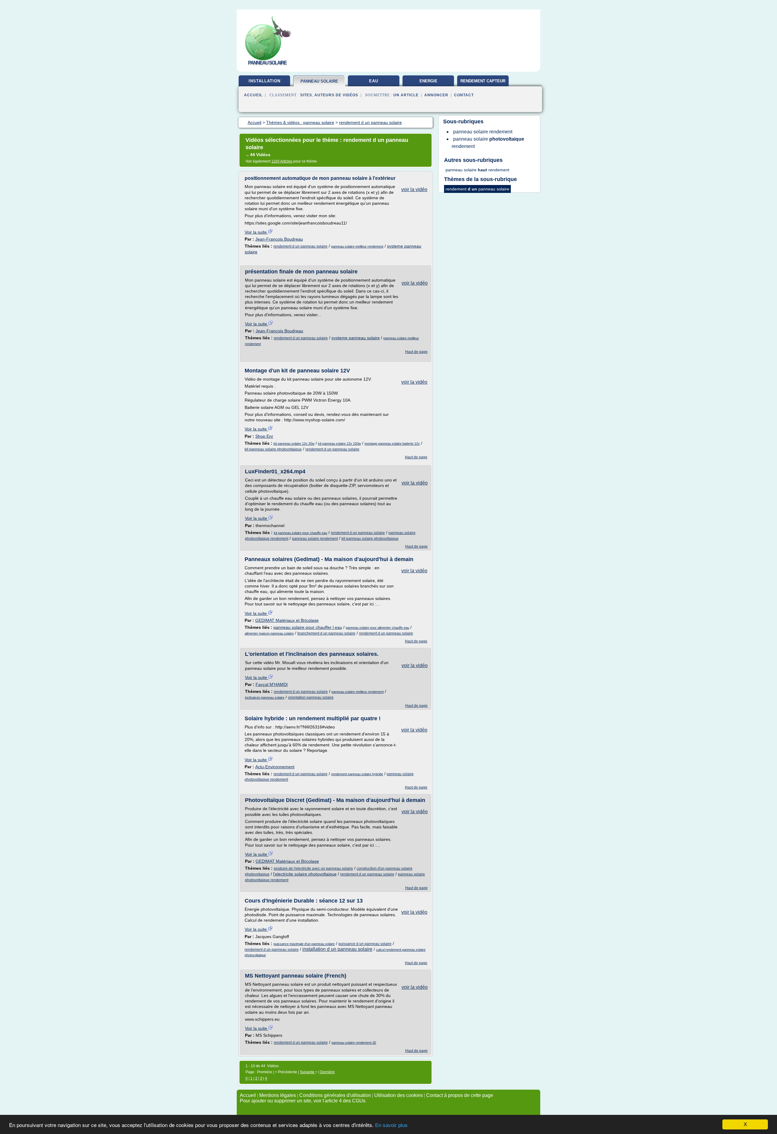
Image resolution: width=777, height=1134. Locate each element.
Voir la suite (256, 232)
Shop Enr (264, 436)
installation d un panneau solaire (337, 949)
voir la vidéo (414, 189)
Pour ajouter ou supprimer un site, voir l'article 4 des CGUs (302, 1100)
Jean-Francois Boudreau (279, 239)
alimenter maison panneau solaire (269, 633)
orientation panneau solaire (311, 697)
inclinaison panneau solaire (264, 697)
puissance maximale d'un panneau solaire (304, 944)
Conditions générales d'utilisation (335, 1095)
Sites (306, 95)
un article (406, 95)
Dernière (327, 1072)
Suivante (307, 1072)
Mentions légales (277, 1095)
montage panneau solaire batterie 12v (392, 443)
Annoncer (436, 95)
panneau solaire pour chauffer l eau (307, 627)
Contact (464, 95)
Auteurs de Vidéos (336, 95)
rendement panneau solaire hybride (357, 774)
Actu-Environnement (274, 766)
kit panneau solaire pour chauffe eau (300, 533)
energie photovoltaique (428, 83)
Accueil (253, 95)
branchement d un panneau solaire (326, 633)
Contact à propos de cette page (459, 1095)
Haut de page (416, 352)
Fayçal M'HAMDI (272, 684)
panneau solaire (319, 81)
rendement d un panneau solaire (300, 246)
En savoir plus (391, 1125)
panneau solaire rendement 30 (353, 1042)
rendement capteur (482, 81)
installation (264, 81)
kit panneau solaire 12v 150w (339, 443)
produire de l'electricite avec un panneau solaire (313, 868)
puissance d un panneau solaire (365, 944)
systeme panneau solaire (355, 337)
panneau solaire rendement (315, 538)
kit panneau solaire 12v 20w (293, 443)
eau (373, 81)
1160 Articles (281, 161)
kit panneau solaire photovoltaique (273, 449)
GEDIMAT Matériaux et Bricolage (287, 620)
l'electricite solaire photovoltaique (305, 874)
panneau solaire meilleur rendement (357, 246)
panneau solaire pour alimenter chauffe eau (377, 627)
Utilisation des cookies (398, 1095)
